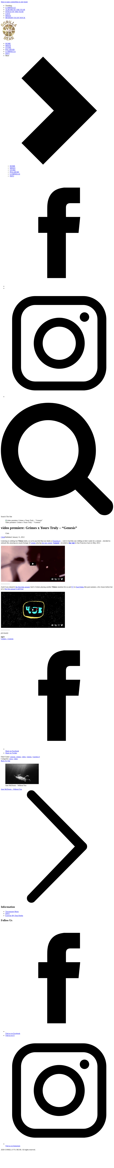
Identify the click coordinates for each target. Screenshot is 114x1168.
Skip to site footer (21, 2)
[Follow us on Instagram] (59, 397)
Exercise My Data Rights (14, 916)
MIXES (8, 16)
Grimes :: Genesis (7, 639)
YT (72, 587)
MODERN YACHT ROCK (15, 18)
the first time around (23, 587)
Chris (3, 537)
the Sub (72, 543)
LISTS (7, 14)
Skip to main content (8, 2)
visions (29, 757)
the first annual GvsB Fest (14, 589)
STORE (8, 48)
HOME (8, 43)
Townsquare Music (12, 912)
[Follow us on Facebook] (59, 286)
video (24, 757)
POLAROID (10, 50)
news (11, 759)
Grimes (33, 543)
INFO (7, 54)
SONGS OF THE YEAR (14, 12)
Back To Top (5, 761)
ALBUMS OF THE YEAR (15, 10)
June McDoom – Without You (11, 789)
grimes (18, 757)
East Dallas (80, 587)
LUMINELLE (10, 8)
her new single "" (51, 543)
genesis (12, 757)
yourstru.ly (36, 757)
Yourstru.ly (57, 541)
